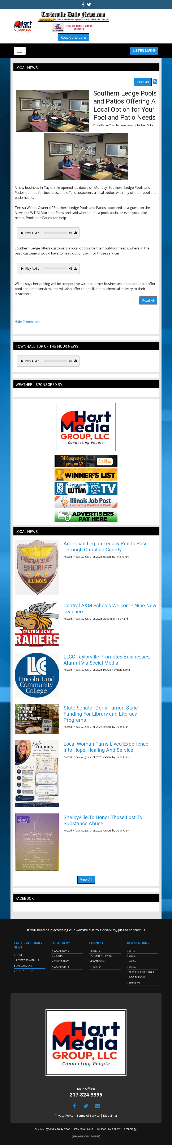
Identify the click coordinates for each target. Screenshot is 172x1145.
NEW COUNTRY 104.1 (141, 972)
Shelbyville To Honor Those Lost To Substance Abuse (103, 820)
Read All (143, 82)
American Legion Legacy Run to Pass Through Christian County (105, 547)
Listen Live (142, 51)
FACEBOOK (97, 961)
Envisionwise (114, 1129)
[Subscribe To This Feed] (155, 81)
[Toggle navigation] (20, 51)
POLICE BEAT (61, 961)
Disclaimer (110, 1115)
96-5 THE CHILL (138, 977)
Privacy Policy (64, 1115)
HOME (19, 955)
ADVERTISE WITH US (27, 960)
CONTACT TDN (25, 971)
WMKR (132, 956)
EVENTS (95, 950)
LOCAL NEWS (61, 950)
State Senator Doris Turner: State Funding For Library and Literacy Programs (101, 714)
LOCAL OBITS (61, 966)
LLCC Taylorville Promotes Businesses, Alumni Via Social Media (107, 660)
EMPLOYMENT (24, 966)
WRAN (132, 961)
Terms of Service (88, 1115)
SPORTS (58, 956)
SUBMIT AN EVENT (101, 956)
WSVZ (132, 966)
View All (86, 879)
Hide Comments (27, 321)
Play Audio (32, 233)
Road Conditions (73, 37)
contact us (137, 930)
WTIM (132, 950)
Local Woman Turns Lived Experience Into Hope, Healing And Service (106, 747)
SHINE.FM (134, 982)
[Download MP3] (75, 232)
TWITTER (96, 966)
